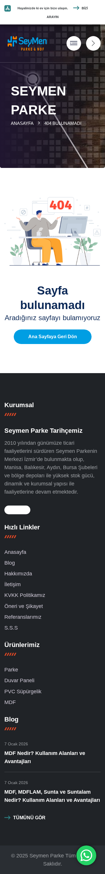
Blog (9, 563)
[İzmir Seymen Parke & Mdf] (27, 42)
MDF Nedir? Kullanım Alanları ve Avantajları (44, 757)
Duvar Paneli (19, 680)
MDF (10, 702)
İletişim (12, 584)
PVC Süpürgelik (22, 691)
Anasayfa (23, 123)
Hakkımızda (18, 574)
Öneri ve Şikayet (23, 606)
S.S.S (11, 628)
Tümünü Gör (29, 817)
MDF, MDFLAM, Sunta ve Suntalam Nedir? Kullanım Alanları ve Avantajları (52, 796)
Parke (11, 670)
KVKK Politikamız (24, 595)
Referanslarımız (22, 617)
